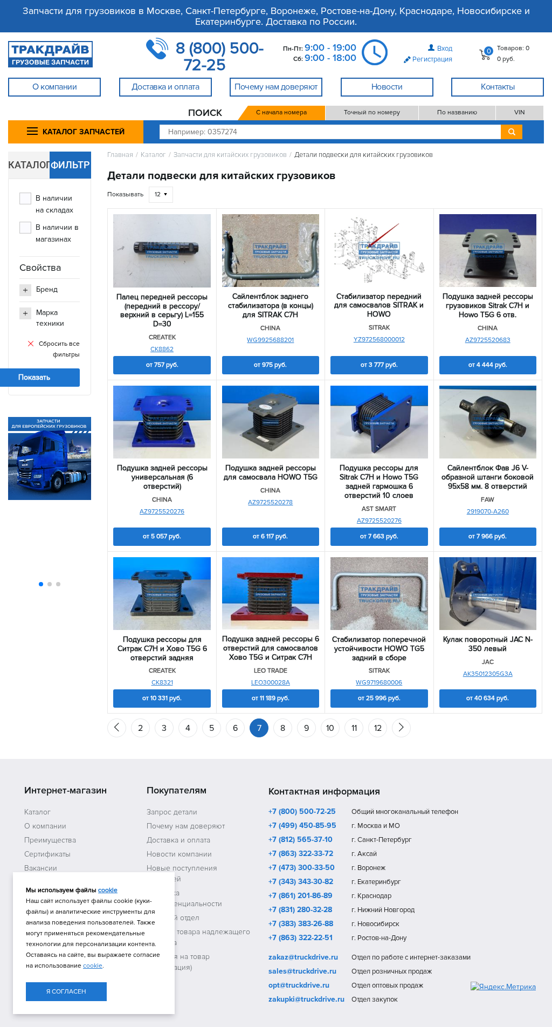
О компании (45, 826)
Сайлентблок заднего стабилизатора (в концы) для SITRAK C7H (270, 305)
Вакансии (40, 868)
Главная (120, 155)
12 (378, 728)
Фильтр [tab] (70, 164)
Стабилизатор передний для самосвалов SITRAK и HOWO (379, 305)
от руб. (162, 365)
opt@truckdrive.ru (298, 986)
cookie (108, 890)
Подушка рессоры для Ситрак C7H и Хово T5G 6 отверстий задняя (162, 648)
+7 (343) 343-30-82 (300, 882)
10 (330, 728)
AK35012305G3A (488, 674)
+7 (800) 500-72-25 (302, 812)
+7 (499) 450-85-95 (302, 826)
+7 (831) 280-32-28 (300, 910)
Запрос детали (172, 812)
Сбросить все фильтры (59, 349)
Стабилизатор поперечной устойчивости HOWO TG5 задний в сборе (379, 648)
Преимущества (50, 840)
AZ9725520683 (487, 340)
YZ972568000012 (379, 340)
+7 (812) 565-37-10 (300, 840)
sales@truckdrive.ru (302, 972)
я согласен (66, 992)
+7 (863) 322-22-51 (300, 938)
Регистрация (432, 59)
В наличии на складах (54, 204)
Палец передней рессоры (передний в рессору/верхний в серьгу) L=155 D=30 (162, 310)
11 (354, 728)
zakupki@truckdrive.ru (306, 1000)
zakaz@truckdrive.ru (303, 958)
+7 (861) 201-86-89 (300, 896)
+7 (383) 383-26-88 (300, 924)
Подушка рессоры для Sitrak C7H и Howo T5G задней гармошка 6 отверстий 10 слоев (379, 481)
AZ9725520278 (270, 502)
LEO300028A (270, 683)
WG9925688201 (270, 340)
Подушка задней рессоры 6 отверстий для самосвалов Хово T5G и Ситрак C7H (270, 648)
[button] (41, 584)
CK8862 (162, 349)
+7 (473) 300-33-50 (301, 868)
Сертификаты (47, 854)
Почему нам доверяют (186, 826)
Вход (444, 48)
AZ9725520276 (162, 512)
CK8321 (162, 683)
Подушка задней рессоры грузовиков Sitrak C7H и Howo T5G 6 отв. (488, 305)
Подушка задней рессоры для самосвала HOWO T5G (271, 473)
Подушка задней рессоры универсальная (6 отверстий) (162, 477)
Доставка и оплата (178, 840)
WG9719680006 (379, 683)
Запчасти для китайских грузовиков (230, 155)
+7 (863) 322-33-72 (300, 854)
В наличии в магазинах (57, 233)
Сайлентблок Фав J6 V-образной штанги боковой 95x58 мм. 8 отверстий (487, 477)
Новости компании (179, 854)
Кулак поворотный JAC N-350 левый (488, 644)
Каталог (153, 155)
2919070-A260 (488, 512)
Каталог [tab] (29, 164)
